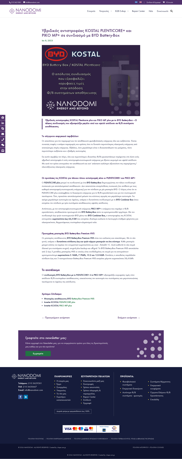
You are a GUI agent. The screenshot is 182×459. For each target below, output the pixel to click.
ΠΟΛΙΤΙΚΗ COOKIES (157, 447)
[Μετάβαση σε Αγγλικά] (140, 3)
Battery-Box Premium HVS (83, 298)
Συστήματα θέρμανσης (160, 381)
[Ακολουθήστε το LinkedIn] (26, 397)
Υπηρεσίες (61, 390)
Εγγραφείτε (38, 353)
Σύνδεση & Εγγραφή (154, 2)
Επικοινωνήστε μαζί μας (93, 381)
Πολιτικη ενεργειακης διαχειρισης (58, 439)
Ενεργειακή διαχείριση (132, 388)
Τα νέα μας (61, 393)
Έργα (59, 384)
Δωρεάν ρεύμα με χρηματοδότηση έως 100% (73, 411)
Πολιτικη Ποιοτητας (36, 439)
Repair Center (89, 397)
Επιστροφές (88, 384)
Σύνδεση (87, 400)
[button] (171, 14)
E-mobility (154, 399)
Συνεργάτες (62, 387)
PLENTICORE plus (67, 302)
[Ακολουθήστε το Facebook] (20, 397)
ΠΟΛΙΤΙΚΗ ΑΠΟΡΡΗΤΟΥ (141, 447)
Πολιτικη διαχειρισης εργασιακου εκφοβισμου (91, 439)
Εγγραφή (87, 403)
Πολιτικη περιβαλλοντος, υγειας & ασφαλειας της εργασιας (132, 439)
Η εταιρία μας (63, 381)
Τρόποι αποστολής (91, 387)
